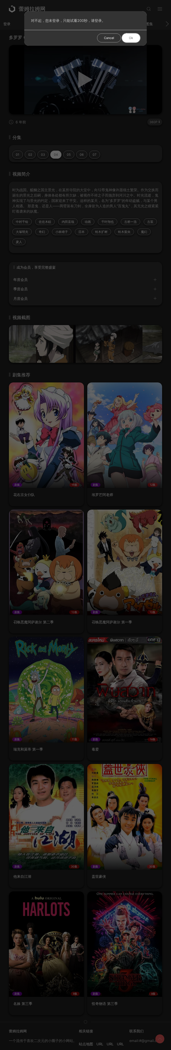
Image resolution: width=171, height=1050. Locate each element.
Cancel (109, 38)
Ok (131, 38)
